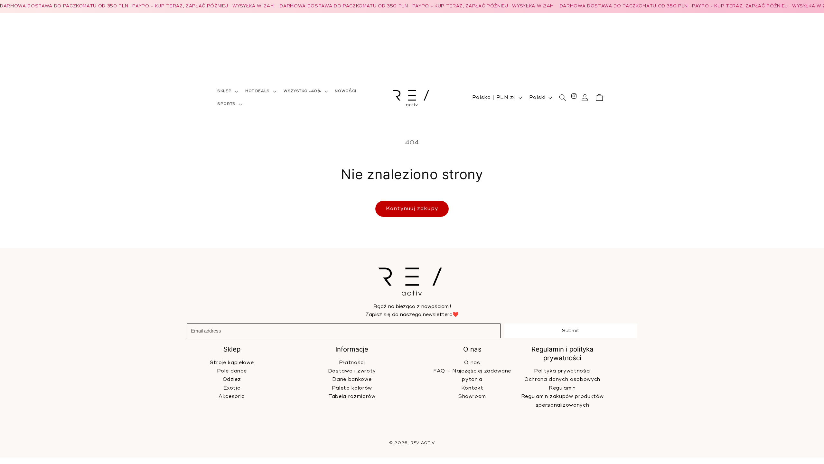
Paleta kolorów (352, 388)
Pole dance (232, 371)
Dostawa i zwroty (352, 371)
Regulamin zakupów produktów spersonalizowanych (562, 400)
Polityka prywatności (562, 371)
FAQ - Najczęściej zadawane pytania (472, 375)
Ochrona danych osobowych (562, 379)
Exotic (231, 388)
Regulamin (562, 388)
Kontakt (472, 388)
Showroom (472, 396)
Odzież (232, 379)
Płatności (352, 362)
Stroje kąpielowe (232, 362)
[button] (227, 91)
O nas (472, 362)
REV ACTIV (422, 443)
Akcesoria (232, 396)
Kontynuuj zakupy (412, 208)
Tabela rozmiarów (352, 396)
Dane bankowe (351, 379)
